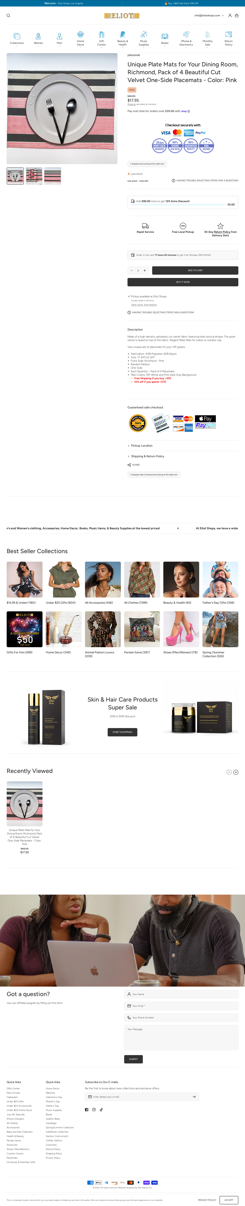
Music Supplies (54, 1110)
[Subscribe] (195, 1097)
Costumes (51, 1144)
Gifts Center (13, 1088)
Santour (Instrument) (57, 1136)
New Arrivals (13, 1092)
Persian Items (14, 1140)
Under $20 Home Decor (19, 1110)
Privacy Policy (53, 1157)
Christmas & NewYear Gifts (21, 1162)
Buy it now (183, 282)
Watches (50, 1092)
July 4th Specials (16, 1114)
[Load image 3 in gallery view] (52, 176)
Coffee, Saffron (54, 1140)
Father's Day (52, 1105)
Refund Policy (53, 1149)
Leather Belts (53, 1118)
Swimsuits (12, 1144)
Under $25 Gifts (15, 1101)
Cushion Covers (15, 1153)
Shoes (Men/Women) (18, 1149)
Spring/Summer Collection (60, 1127)
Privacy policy (207, 1200)
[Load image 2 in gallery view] (34, 176)
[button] (17, 39)
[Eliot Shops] (122, 15)
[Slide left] (229, 772)
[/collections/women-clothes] (122, 941)
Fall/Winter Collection (57, 1131)
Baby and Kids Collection (20, 1131)
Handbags (51, 1123)
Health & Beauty (15, 1136)
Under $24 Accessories (19, 1105)
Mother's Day (53, 1101)
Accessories (13, 1127)
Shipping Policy (54, 1153)
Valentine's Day (54, 1097)
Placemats (12, 1157)
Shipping (132, 104)
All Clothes (12, 1123)
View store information (144, 304)
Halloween (12, 1097)
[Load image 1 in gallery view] (15, 176)
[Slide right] (235, 772)
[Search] (8, 15)
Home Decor (53, 1088)
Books (49, 1114)
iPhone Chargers (15, 1118)
